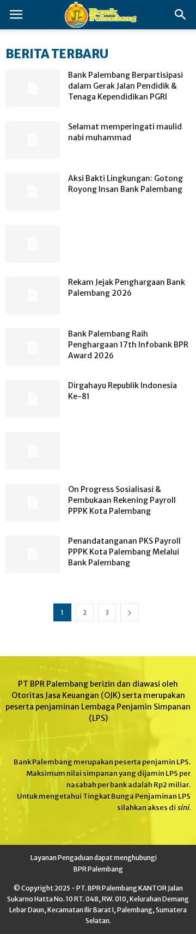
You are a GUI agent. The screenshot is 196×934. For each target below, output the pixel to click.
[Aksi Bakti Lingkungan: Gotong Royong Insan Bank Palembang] (32, 191)
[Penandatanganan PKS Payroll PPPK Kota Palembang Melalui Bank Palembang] (32, 554)
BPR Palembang (98, 869)
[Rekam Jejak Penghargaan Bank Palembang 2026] (32, 295)
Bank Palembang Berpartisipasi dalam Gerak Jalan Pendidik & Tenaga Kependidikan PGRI (125, 86)
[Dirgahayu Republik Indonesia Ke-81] (32, 399)
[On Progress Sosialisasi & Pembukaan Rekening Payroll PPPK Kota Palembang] (32, 502)
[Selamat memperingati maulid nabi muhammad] (32, 140)
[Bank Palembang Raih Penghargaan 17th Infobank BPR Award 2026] (32, 347)
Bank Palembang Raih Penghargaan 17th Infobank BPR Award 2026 (128, 344)
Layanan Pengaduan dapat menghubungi (93, 858)
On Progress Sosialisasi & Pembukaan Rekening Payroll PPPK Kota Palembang (122, 500)
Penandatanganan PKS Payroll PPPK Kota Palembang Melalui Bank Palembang (124, 552)
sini (183, 807)
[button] (181, 14)
